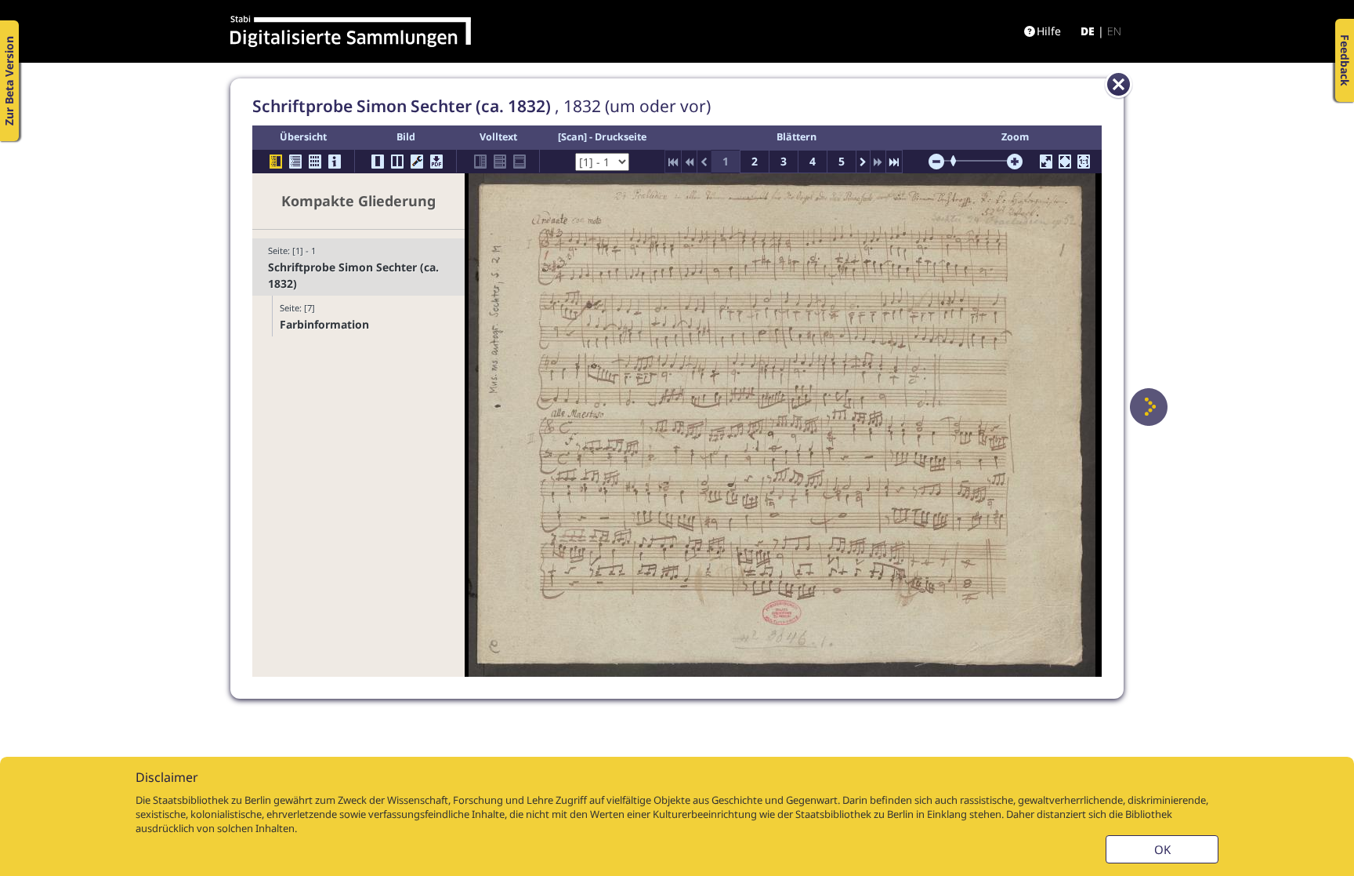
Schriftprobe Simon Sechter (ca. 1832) (353, 275)
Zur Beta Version (9, 80)
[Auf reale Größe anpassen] (1083, 161)
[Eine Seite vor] (1149, 407)
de (1088, 31)
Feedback (1345, 60)
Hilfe (1049, 31)
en (1114, 31)
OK (1162, 849)
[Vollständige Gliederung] (295, 161)
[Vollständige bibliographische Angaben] (334, 161)
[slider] (958, 161)
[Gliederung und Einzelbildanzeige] (276, 161)
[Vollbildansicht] (1046, 161)
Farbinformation (324, 324)
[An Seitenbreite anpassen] (1065, 161)
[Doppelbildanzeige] (397, 161)
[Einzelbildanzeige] (377, 161)
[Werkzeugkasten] (417, 161)
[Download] (436, 161)
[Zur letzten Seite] (894, 161)
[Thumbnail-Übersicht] (315, 161)
